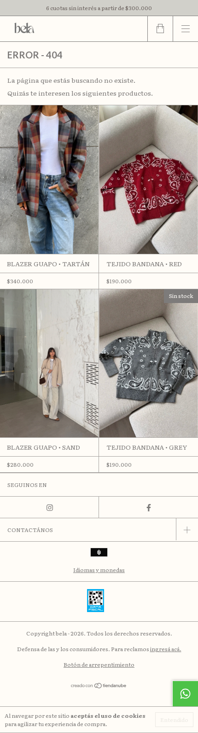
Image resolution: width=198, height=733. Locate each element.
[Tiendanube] (99, 685)
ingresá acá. (165, 649)
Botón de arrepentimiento (99, 664)
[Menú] (185, 28)
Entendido (174, 720)
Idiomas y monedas (99, 570)
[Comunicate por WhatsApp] (185, 693)
